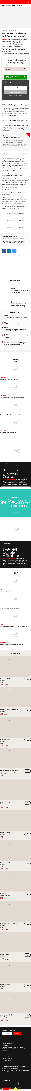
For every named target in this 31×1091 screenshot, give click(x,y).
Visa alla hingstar (15, 512)
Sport (7, 6)
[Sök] (2, 2)
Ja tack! (17, 1034)
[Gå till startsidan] (15, 2)
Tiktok (18, 1083)
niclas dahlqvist (17, 254)
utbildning (25, 254)
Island (20, 6)
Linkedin (14, 1083)
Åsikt (13, 6)
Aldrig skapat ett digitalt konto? (15, 72)
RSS (10, 1083)
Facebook (3, 1083)
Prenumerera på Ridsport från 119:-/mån (13, 77)
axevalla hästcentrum (7, 254)
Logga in (8, 69)
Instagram (6, 1083)
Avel (10, 6)
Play (17, 6)
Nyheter (3, 6)
